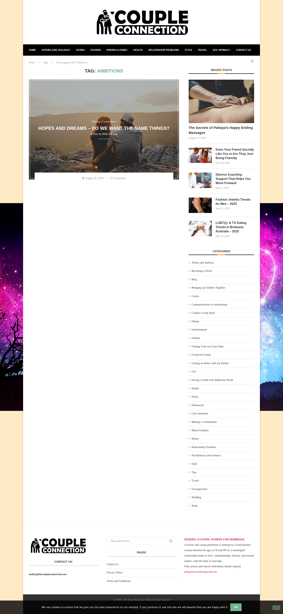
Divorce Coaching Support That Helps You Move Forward (233, 179)
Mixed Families (200, 430)
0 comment (120, 178)
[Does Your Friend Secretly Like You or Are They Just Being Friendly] (200, 155)
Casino (195, 296)
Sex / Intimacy (221, 50)
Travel (202, 50)
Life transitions (200, 413)
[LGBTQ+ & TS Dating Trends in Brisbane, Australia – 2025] (200, 228)
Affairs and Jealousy (56, 50)
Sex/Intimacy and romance (206, 455)
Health (138, 50)
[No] (276, 607)
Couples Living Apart (203, 312)
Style (188, 50)
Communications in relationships (209, 304)
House (195, 396)
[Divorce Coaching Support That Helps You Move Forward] (200, 180)
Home (32, 50)
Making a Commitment (204, 421)
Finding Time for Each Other (208, 346)
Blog (194, 279)
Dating (80, 50)
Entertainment (199, 329)
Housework (198, 405)
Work (195, 505)
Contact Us (113, 564)
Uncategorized (199, 489)
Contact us (243, 50)
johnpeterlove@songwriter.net (200, 571)
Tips (194, 472)
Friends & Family (117, 50)
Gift (194, 371)
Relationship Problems (163, 50)
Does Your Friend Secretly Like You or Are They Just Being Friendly (235, 154)
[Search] (252, 61)
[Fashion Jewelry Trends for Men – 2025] (200, 205)
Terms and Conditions (119, 581)
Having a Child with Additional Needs (212, 380)
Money (195, 438)
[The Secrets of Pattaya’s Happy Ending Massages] (221, 101)
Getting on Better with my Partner (210, 363)
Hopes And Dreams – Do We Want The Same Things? (104, 128)
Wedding (196, 497)
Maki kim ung (109, 134)
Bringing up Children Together (208, 287)
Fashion (95, 50)
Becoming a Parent (202, 270)
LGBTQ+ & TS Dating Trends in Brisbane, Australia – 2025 (231, 227)
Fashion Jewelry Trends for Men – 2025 (233, 201)
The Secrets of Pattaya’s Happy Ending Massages (221, 130)
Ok (236, 607)
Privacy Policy (115, 572)
